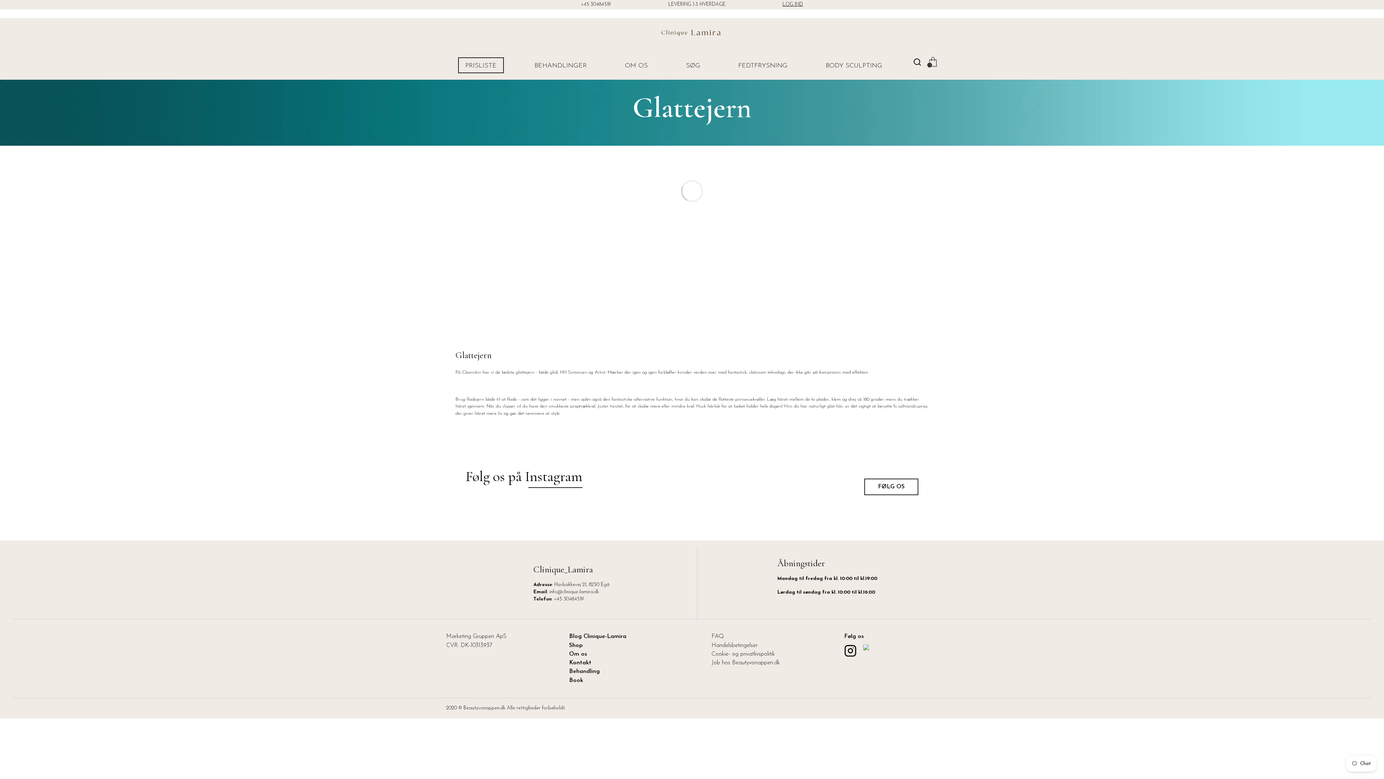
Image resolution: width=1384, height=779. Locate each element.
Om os (636, 66)
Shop (576, 645)
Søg (693, 66)
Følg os (891, 487)
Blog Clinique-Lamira (597, 636)
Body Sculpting (854, 66)
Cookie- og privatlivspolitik (743, 654)
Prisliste (481, 66)
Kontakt (580, 663)
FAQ (717, 636)
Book (576, 680)
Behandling (584, 671)
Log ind (792, 4)
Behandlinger (560, 66)
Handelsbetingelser (734, 645)
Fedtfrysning (763, 66)
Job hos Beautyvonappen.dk (745, 663)
